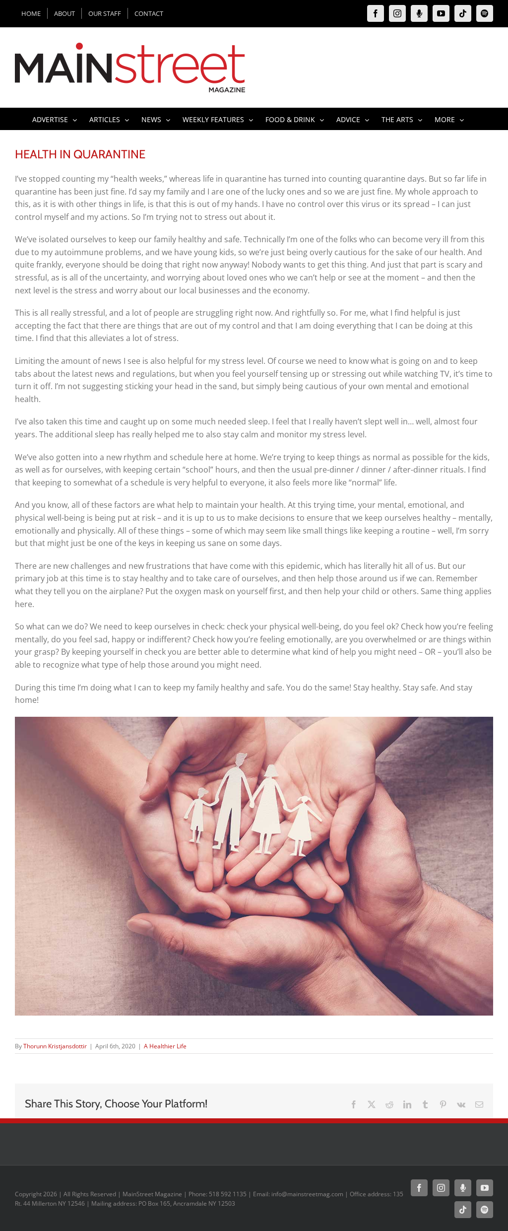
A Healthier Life (165, 1046)
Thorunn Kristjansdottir (55, 1046)
